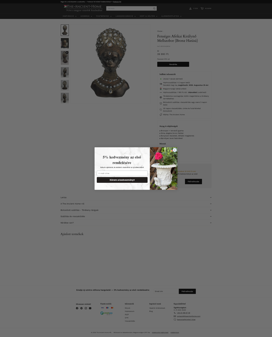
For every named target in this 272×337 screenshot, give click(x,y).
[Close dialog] (175, 150)
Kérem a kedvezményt (122, 179)
